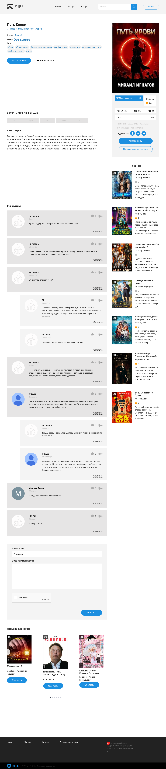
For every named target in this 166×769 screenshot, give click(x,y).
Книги (58, 6)
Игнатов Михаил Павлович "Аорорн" (25, 29)
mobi (63, 121)
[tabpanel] (19, 659)
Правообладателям (69, 742)
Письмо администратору (135, 149)
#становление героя (91, 47)
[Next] (103, 652)
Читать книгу (135, 141)
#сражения (75, 47)
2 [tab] (52, 697)
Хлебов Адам (141, 399)
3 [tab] (54, 697)
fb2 (14, 121)
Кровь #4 (19, 35)
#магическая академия (41, 47)
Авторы (71, 6)
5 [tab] (58, 697)
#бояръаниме (22, 47)
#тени (29, 51)
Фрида (32, 394)
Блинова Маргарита (144, 287)
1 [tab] (50, 697)
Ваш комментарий (23, 560)
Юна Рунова (140, 214)
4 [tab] (56, 697)
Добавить (91, 612)
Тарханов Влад (142, 359)
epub (31, 121)
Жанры (84, 6)
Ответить (97, 231)
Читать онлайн (19, 60)
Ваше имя (18, 548)
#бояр (10, 47)
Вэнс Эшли (48, 679)
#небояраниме (61, 47)
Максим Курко (36, 488)
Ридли (19, 6)
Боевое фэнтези (22, 39)
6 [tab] (60, 697)
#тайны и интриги (16, 51)
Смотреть (17, 680)
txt (80, 121)
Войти (151, 7)
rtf (47, 121)
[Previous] (7, 652)
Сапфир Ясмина (142, 178)
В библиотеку (47, 60)
